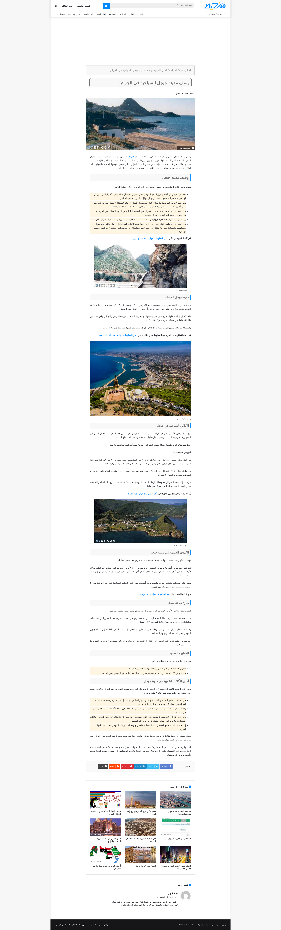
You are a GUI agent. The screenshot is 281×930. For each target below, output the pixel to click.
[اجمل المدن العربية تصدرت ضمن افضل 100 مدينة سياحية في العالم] (175, 854)
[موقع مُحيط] (214, 6)
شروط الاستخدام (79, 925)
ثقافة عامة (113, 14)
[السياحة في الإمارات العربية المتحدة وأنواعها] (105, 827)
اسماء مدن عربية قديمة (146, 866)
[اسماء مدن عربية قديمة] (140, 854)
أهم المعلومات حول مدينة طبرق (142, 493)
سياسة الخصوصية (95, 925)
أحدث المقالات (67, 6)
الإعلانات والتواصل (63, 925)
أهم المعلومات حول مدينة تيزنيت (155, 594)
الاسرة (140, 14)
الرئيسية (184, 70)
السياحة (123, 14)
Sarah (192, 93)
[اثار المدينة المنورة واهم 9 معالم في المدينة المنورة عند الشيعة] (140, 827)
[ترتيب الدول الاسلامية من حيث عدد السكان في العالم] (105, 799)
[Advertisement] (140, 40)
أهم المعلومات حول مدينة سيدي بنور (150, 238)
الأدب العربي (88, 14)
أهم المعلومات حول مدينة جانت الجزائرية (117, 335)
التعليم (131, 14)
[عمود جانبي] (55, 6)
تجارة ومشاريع (74, 14)
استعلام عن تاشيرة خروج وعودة (177, 839)
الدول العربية (160, 70)
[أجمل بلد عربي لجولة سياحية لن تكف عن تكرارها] (105, 854)
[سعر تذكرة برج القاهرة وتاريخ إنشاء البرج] (140, 799)
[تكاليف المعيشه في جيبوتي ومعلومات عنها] (175, 799)
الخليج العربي (101, 14)
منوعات (62, 14)
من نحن (106, 925)
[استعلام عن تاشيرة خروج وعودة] (175, 827)
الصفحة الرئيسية (83, 6)
